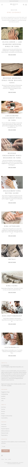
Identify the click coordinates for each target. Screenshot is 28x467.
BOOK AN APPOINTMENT (14, 1)
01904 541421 (6, 365)
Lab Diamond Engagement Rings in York (12, 118)
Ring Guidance (4, 435)
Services (3, 409)
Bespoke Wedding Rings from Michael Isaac (12, 80)
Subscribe (5, 450)
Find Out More (12, 54)
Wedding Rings (4, 394)
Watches (3, 398)
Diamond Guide (4, 433)
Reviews (3, 411)
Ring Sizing (12, 286)
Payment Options (5, 428)
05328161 (9, 385)
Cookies (9, 459)
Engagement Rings (5, 392)
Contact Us (3, 426)
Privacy (2, 459)
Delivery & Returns (5, 431)
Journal (2, 413)
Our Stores (3, 424)
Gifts (2, 400)
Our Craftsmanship (12, 316)
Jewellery (3, 396)
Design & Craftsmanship (6, 415)
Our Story (3, 407)
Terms (6, 459)
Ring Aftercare (12, 226)
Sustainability (12, 347)
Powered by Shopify (16, 463)
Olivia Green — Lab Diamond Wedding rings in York (12, 44)
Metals (12, 259)
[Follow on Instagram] (2, 455)
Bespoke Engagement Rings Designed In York (12, 155)
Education (14, 10)
